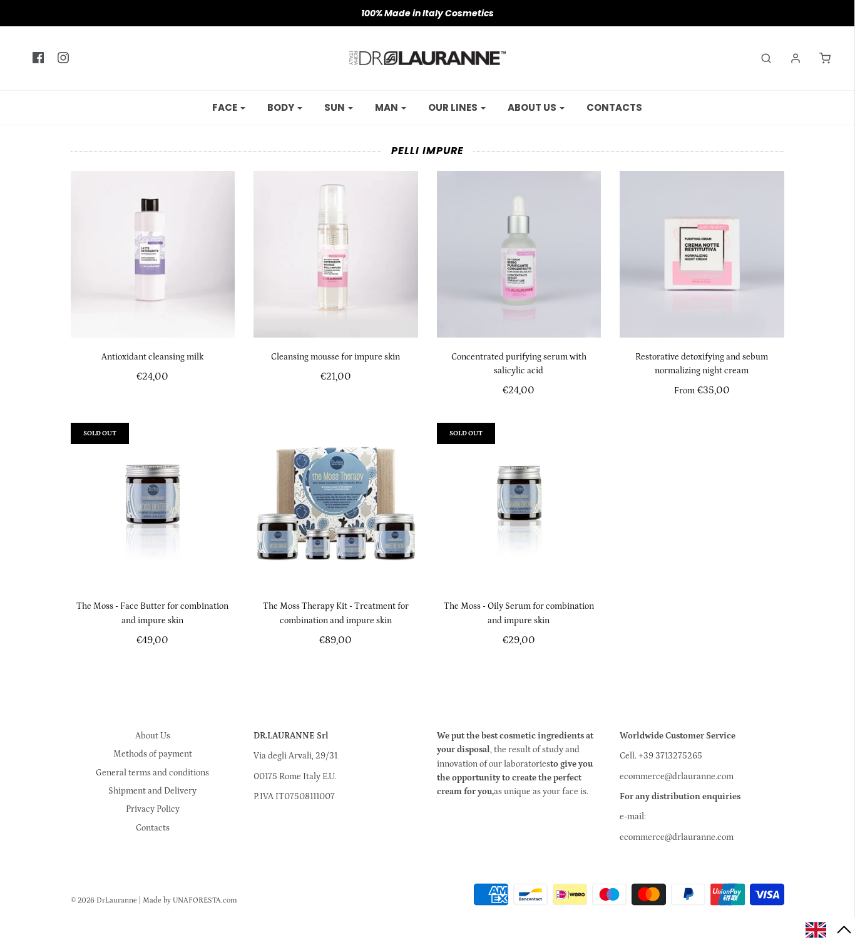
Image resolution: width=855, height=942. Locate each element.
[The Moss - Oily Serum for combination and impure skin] (519, 505)
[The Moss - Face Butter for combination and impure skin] (153, 505)
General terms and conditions (152, 773)
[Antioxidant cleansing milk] (153, 254)
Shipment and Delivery (152, 791)
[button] (828, 929)
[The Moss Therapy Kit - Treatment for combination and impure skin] (335, 505)
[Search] (760, 58)
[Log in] (789, 58)
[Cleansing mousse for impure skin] (335, 254)
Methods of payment (152, 754)
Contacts (614, 107)
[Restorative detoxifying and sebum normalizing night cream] (702, 254)
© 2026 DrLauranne (104, 900)
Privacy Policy (153, 809)
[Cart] (818, 58)
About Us (152, 736)
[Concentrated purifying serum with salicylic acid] (519, 254)
